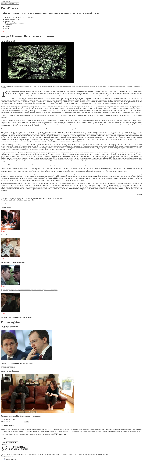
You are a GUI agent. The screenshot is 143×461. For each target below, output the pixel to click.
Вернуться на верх (7, 456)
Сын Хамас (43, 198)
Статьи (3, 31)
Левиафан (41, 431)
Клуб (37, 431)
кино (57, 433)
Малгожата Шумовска (56, 431)
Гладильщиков (112, 429)
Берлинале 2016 (74, 429)
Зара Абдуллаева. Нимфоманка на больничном (21, 416)
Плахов (111, 431)
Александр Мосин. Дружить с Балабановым (16, 317)
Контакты (8, 28)
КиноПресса (9, 8)
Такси (5, 434)
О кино (7, 26)
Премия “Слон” (10, 21)
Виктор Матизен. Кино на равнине (13, 262)
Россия (136, 431)
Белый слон (56, 429)
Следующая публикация (9, 326)
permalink (60, 198)
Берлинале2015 (64, 429)
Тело (8, 434)
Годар (118, 429)
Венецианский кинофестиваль (89, 429)
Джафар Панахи (124, 429)
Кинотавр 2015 (31, 431)
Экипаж (44, 434)
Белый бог (50, 429)
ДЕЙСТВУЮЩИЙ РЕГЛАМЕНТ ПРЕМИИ (19, 18)
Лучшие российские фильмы (14, 23)
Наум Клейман (72, 431)
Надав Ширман (33, 198)
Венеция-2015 (102, 429)
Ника (77, 431)
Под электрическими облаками (124, 431)
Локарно (47, 431)
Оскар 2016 (86, 431)
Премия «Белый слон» (12, 19)
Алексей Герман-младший (24, 429)
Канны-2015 (21, 431)
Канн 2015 (135, 429)
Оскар (80, 431)
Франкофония (24, 434)
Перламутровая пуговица (95, 431)
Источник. (139, 194)
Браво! (80, 429)
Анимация (44, 429)
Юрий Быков (50, 434)
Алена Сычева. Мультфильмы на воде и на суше (18, 235)
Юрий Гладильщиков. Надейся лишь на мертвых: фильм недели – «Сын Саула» (29, 290)
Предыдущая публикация (10, 371)
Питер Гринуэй (105, 431)
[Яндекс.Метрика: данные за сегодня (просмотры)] (10, 459)
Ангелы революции (36, 429)
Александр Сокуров (10, 429)
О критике (8, 25)
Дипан (129, 429)
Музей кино (65, 431)
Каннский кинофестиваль (11, 431)
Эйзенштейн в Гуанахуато (36, 434)
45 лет (2, 429)
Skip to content (5, 1)
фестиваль (64, 434)
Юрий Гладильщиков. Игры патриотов (17, 363)
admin (6, 203)
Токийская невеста (14, 434)
